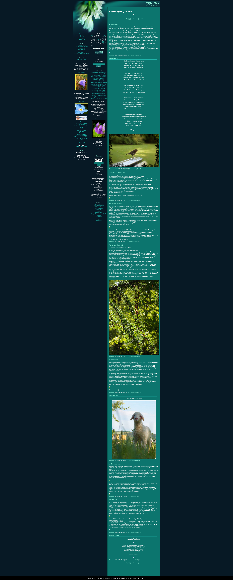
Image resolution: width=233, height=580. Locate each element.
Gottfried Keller (81, 72)
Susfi (81, 128)
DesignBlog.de (98, 204)
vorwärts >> (142, 19)
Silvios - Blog (81, 142)
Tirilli (81, 139)
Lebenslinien (98, 212)
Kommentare (131, 55)
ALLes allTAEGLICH (81, 130)
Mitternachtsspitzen (81, 123)
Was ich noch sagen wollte (81, 53)
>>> (105, 35)
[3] (130, 19)
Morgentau (81, 133)
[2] (128, 19)
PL (140, 55)
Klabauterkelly (98, 220)
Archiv (81, 35)
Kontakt (81, 36)
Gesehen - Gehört (81, 45)
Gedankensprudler (81, 134)
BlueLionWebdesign (81, 146)
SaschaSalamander (81, 135)
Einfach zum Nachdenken (81, 138)
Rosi (98, 222)
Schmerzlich (81, 52)
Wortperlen (81, 131)
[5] (133, 19)
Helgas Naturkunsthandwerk (98, 213)
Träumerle (98, 209)
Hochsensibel (81, 48)
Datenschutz (81, 39)
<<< (91, 35)
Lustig (81, 50)
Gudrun (99, 215)
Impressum (81, 38)
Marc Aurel (81, 101)
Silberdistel (99, 216)
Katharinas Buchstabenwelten (81, 141)
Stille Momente (99, 208)
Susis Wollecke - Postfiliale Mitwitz (81, 126)
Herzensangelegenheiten (81, 46)
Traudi (98, 211)
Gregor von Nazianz (98, 118)
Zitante (81, 122)
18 (94, 42)
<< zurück (122, 19)
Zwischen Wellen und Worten (81, 137)
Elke (98, 219)
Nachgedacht (81, 49)
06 (98, 39)
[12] (138, 19)
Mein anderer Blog (81, 59)
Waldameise (98, 207)
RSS (136, 55)
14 (100, 40)
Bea (99, 218)
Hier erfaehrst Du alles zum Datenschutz (127, 578)
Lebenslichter (81, 124)
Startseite (81, 34)
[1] (126, 19)
